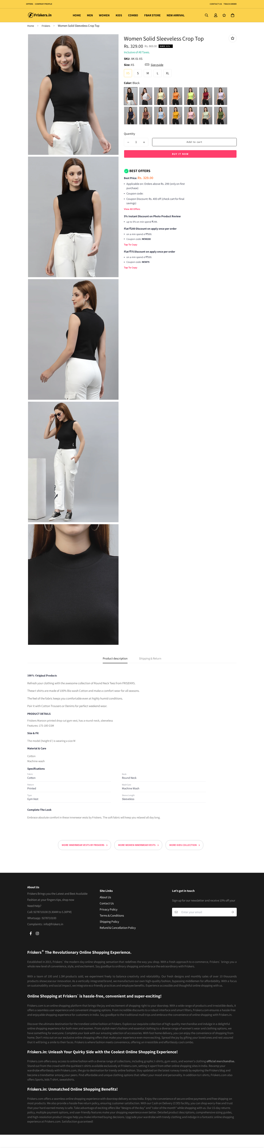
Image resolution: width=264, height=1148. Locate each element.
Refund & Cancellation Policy (118, 928)
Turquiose (160, 116)
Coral (190, 116)
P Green (190, 96)
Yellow (160, 96)
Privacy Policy (108, 909)
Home (77, 15)
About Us (105, 897)
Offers (29, 4)
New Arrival (176, 15)
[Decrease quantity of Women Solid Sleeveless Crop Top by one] (128, 142)
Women (104, 15)
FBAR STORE (152, 15)
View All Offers (132, 209)
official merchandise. (221, 1061)
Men (90, 15)
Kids (119, 15)
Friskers (46, 25)
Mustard (175, 116)
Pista (205, 116)
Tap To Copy (130, 244)
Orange (175, 96)
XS (128, 73)
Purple (220, 96)
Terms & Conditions (112, 915)
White (145, 96)
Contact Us (216, 4)
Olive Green (220, 116)
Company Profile (43, 4)
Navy (130, 116)
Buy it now (180, 153)
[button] (231, 15)
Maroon (205, 96)
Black (130, 96)
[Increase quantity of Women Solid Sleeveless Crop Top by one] (144, 142)
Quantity (129, 133)
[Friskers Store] (39, 15)
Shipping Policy (109, 922)
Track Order (230, 4)
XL (167, 73)
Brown (145, 116)
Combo (133, 15)
